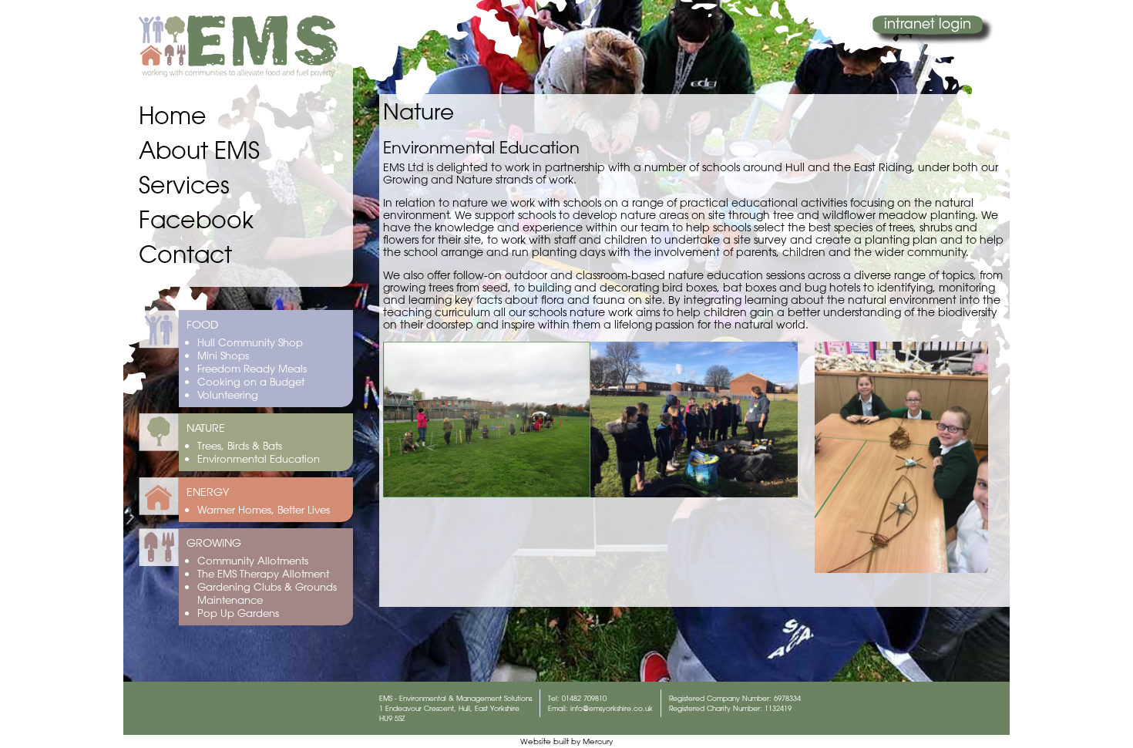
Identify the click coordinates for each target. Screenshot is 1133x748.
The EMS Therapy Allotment (263, 573)
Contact (185, 254)
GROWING (214, 543)
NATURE (206, 428)
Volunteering (227, 394)
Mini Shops (223, 355)
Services (184, 184)
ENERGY (208, 492)
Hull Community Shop (250, 342)
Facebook (196, 219)
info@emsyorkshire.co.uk (611, 708)
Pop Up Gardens (238, 612)
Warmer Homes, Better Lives (263, 509)
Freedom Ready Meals (252, 368)
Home (173, 115)
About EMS (199, 150)
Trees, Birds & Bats (239, 445)
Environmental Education (258, 458)
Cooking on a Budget (250, 381)
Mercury (598, 741)
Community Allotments (252, 560)
